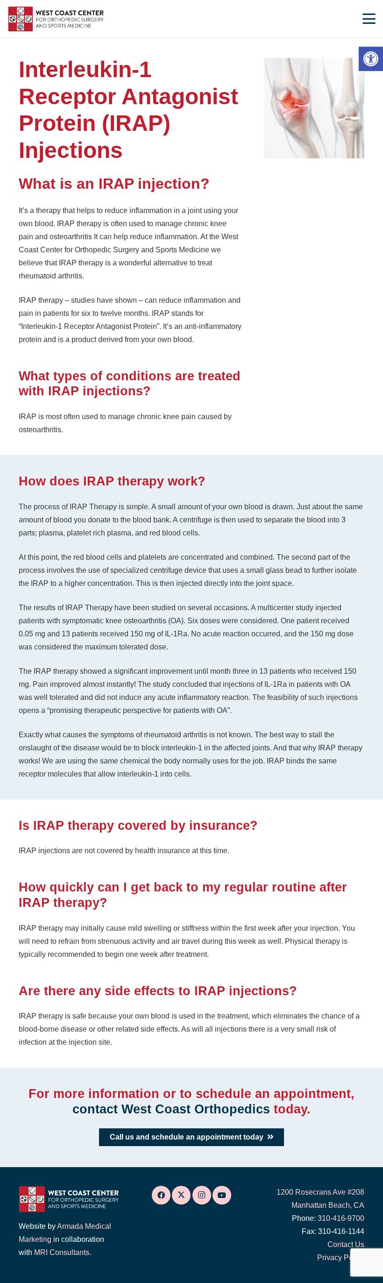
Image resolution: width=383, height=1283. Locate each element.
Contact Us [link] (345, 1244)
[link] (371, 59)
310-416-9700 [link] (341, 1218)
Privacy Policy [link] (340, 1258)
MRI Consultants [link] (61, 1252)
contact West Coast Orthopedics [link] (171, 1109)
